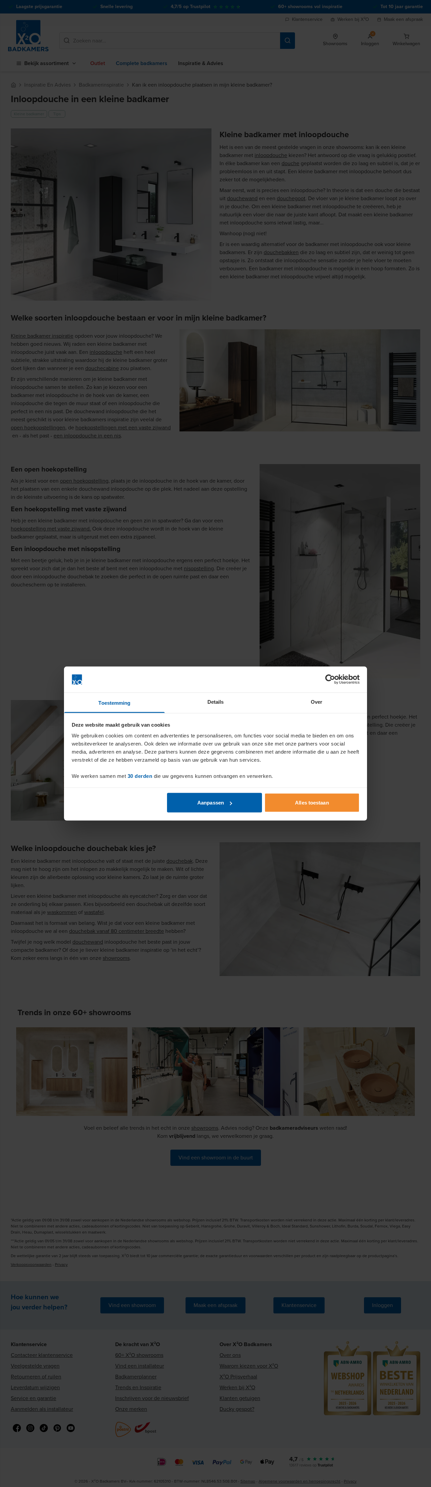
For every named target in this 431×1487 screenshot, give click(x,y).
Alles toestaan (312, 803)
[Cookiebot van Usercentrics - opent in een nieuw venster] (330, 679)
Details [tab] (215, 701)
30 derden (140, 776)
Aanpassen (210, 803)
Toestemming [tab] (114, 702)
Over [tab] (316, 701)
